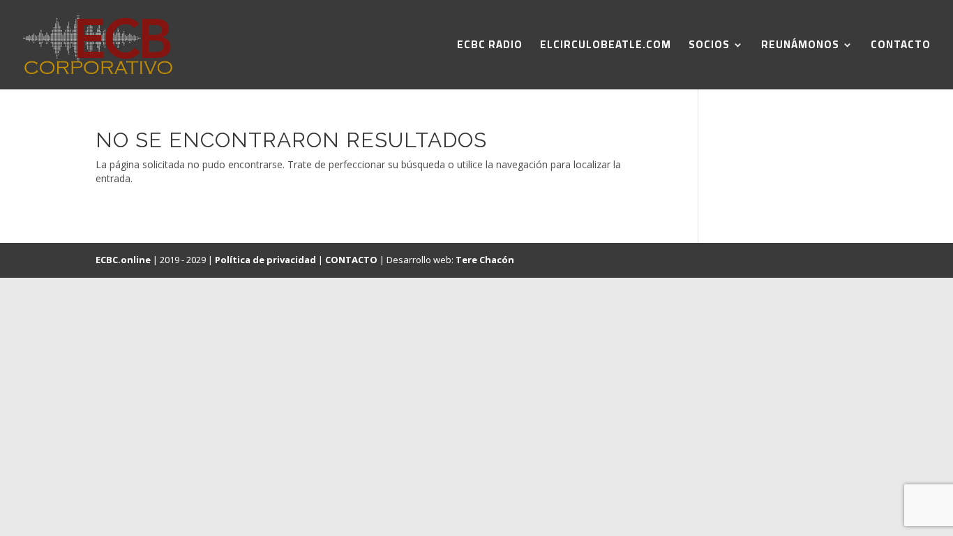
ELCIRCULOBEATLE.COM (605, 47)
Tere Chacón (485, 259)
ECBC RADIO (490, 47)
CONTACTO (901, 47)
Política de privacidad (265, 259)
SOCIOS (709, 47)
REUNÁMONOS (800, 47)
